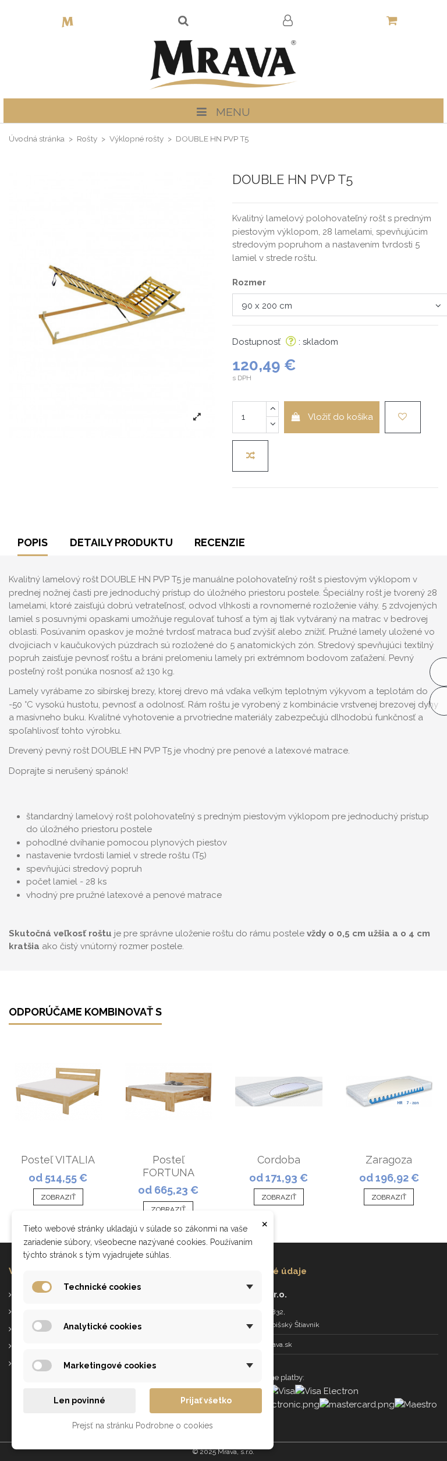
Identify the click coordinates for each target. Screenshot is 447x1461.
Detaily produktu (121, 542)
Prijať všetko (206, 1400)
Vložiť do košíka (340, 417)
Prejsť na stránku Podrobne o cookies (142, 1425)
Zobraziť (58, 1197)
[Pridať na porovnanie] (250, 456)
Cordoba (278, 1160)
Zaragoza (389, 1160)
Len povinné (79, 1400)
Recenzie (219, 542)
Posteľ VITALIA (58, 1160)
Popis (32, 542)
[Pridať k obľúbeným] (403, 417)
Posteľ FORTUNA (168, 1166)
